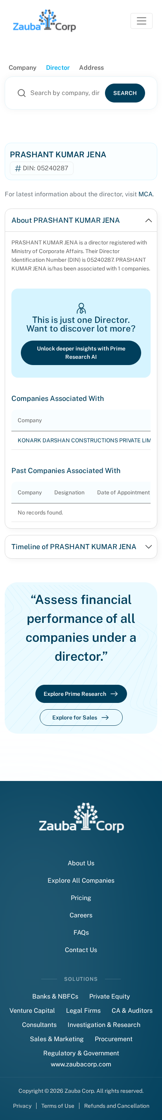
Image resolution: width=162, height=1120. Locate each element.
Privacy (22, 1106)
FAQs (81, 932)
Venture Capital (32, 1010)
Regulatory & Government (81, 1053)
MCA (145, 194)
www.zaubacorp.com (81, 1064)
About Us (81, 863)
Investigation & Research (104, 1025)
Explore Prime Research (75, 694)
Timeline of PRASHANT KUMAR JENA (73, 546)
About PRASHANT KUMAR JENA (65, 220)
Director (58, 67)
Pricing (81, 898)
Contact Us (81, 950)
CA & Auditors (132, 1010)
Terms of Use (57, 1106)
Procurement (114, 1039)
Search (125, 93)
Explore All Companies (81, 880)
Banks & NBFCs (55, 996)
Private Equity (109, 996)
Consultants (39, 1025)
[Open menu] (142, 21)
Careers (81, 915)
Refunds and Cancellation (116, 1106)
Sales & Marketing (57, 1039)
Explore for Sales (74, 717)
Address (91, 67)
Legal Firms (83, 1010)
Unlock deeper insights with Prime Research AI (81, 352)
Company (23, 67)
